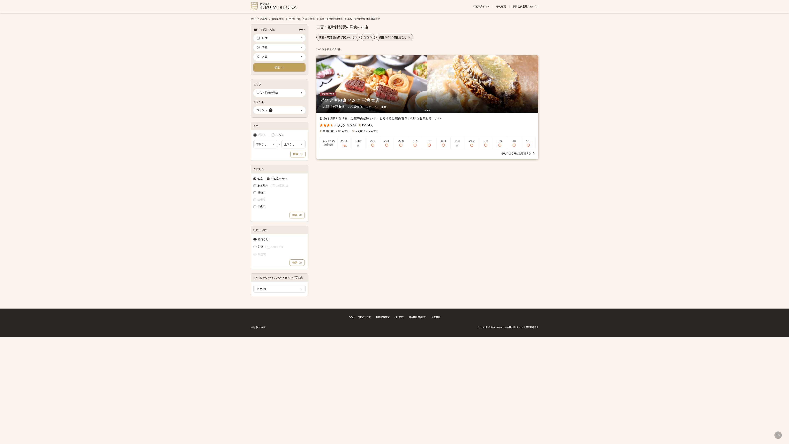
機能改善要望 (383, 316)
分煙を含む (278, 247)
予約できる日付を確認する (516, 153)
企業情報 (436, 316)
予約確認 (501, 6)
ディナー (263, 135)
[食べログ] (258, 326)
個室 (260, 178)
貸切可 (261, 192)
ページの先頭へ (778, 435)
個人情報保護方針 (417, 316)
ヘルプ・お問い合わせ (359, 316)
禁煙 (260, 247)
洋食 (366, 37)
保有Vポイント (481, 6)
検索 (280, 67)
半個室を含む (279, 178)
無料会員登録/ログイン (525, 6)
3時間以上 (282, 185)
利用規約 (399, 316)
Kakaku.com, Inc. (498, 326)
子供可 (261, 206)
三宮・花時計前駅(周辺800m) (336, 37)
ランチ (280, 135)
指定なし (263, 239)
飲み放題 (262, 185)
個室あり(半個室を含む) (393, 37)
